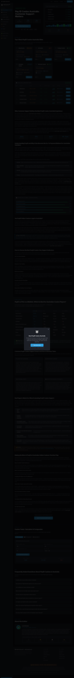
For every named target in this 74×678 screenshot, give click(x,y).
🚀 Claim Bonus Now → (37, 345)
